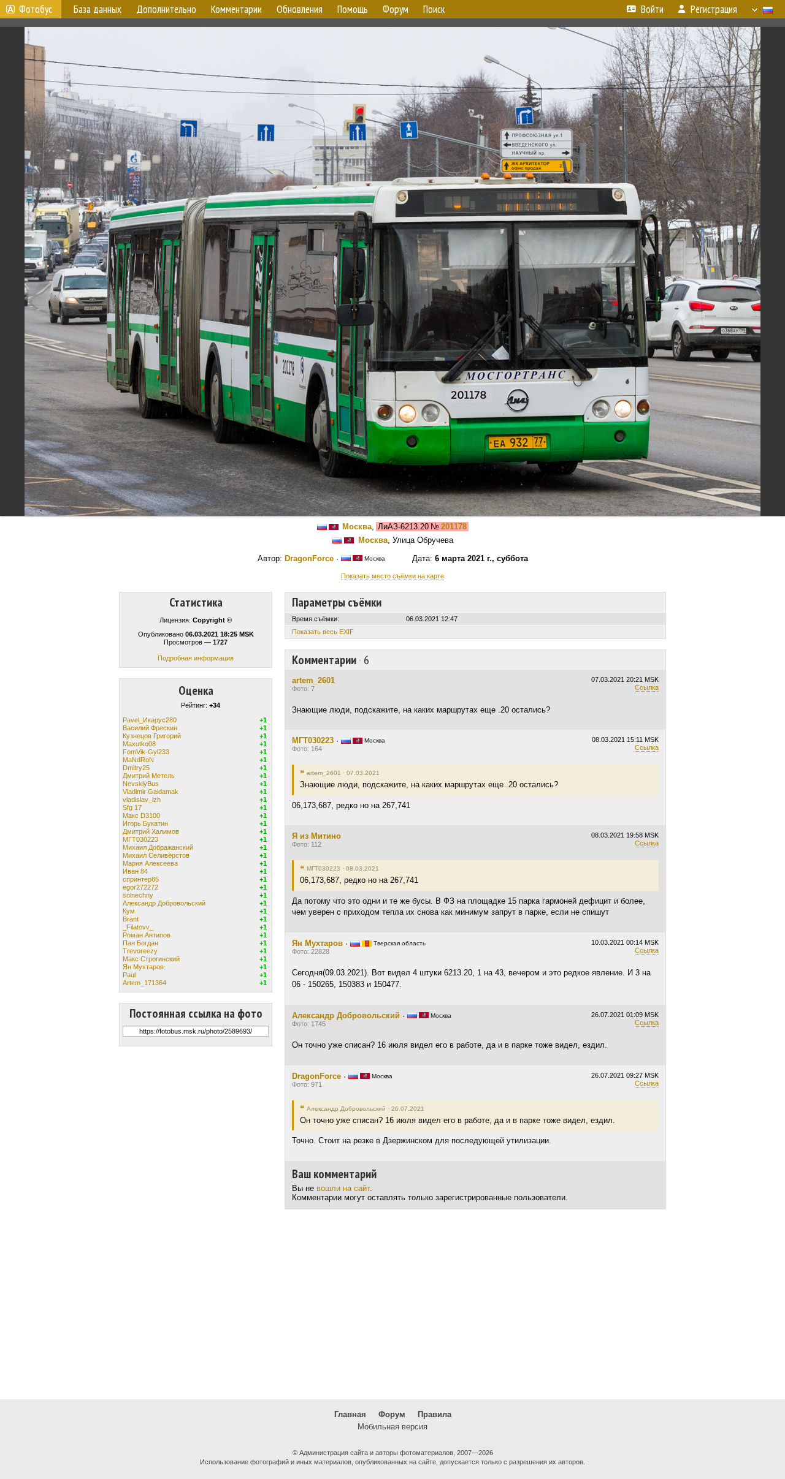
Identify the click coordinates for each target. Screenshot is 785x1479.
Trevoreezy (140, 951)
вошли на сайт (343, 1188)
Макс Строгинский (151, 959)
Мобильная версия (392, 1426)
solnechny (138, 895)
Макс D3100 (141, 815)
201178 (454, 526)
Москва (357, 526)
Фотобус (35, 9)
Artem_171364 (144, 982)
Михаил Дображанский (158, 847)
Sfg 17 (132, 807)
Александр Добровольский (164, 903)
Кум (129, 911)
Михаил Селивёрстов (156, 855)
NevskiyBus (141, 783)
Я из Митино (316, 836)
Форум (391, 1414)
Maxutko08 (139, 743)
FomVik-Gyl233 (146, 751)
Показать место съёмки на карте (392, 576)
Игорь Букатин (145, 823)
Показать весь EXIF (323, 631)
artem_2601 (313, 680)
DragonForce (309, 558)
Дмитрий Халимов (151, 831)
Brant (131, 919)
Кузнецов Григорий (152, 736)
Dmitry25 (136, 767)
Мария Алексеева (150, 863)
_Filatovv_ (138, 927)
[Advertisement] (392, 1304)
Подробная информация (196, 658)
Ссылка (647, 687)
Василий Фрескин (150, 728)
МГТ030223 (140, 839)
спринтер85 (141, 879)
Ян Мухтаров (143, 966)
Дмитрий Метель (149, 775)
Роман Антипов (146, 935)
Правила (434, 1414)
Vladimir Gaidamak (150, 791)
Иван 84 (135, 871)
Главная (350, 1414)
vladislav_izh (142, 799)
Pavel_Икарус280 (150, 720)
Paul (129, 974)
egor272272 (140, 887)
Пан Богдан (140, 943)
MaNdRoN (138, 759)
